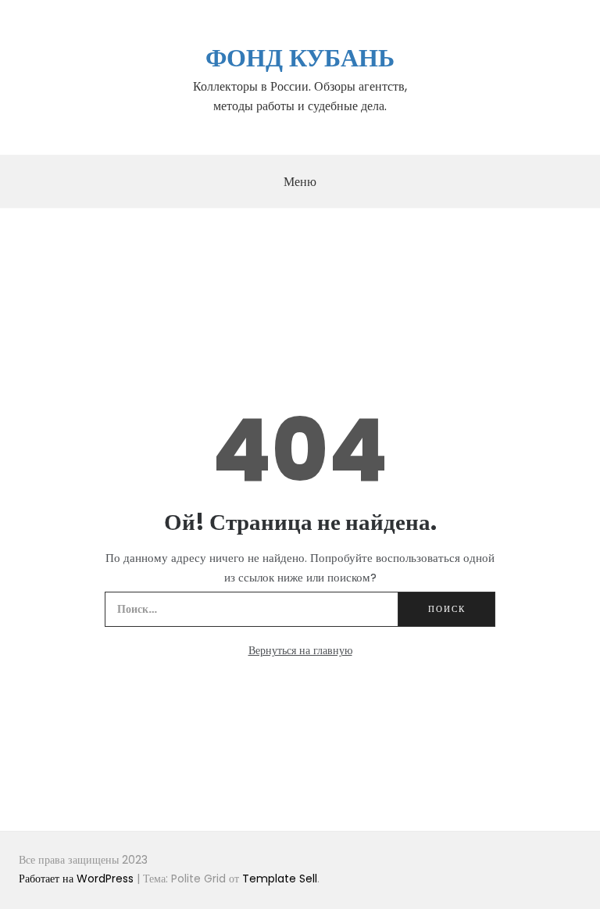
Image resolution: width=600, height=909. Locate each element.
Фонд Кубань (300, 57)
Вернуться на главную (300, 650)
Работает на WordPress (78, 878)
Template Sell (279, 878)
